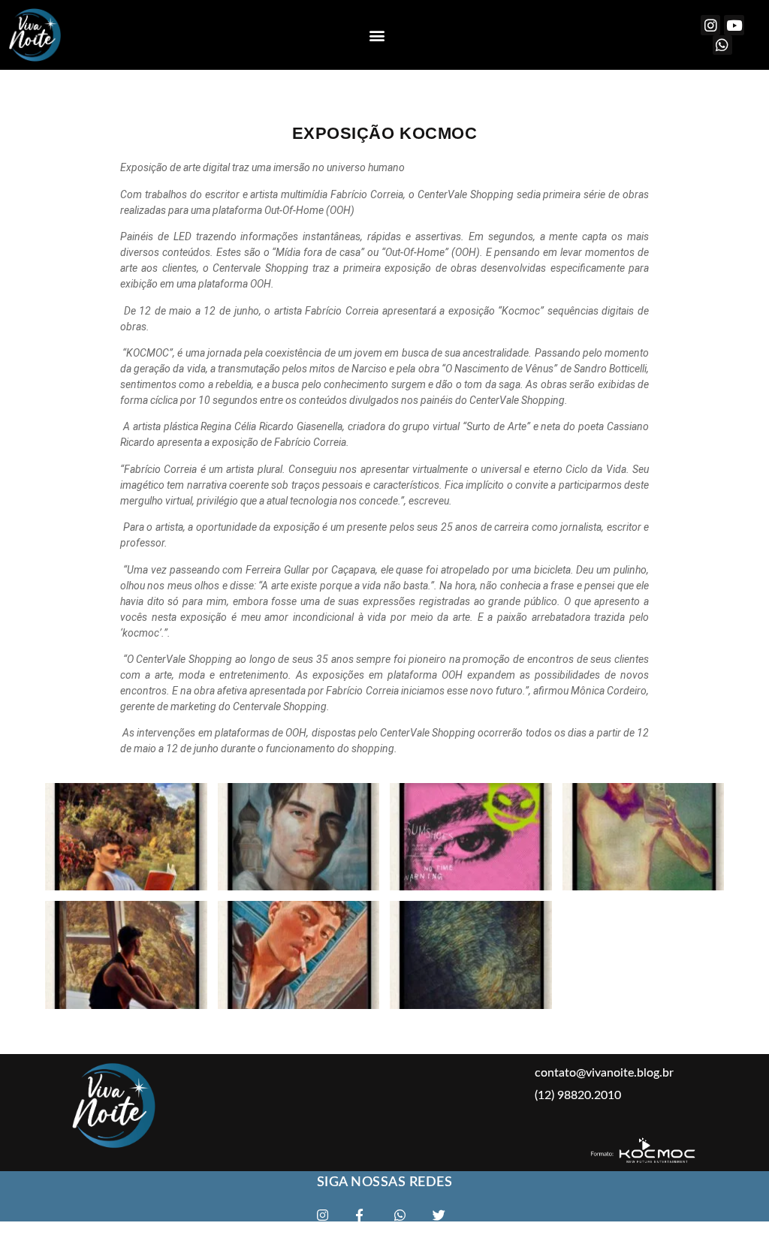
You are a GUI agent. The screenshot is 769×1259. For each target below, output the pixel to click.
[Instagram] (711, 25)
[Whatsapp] (723, 45)
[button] (377, 35)
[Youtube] (734, 25)
